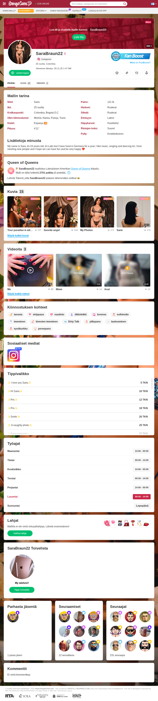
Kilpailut (77, 11)
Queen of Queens (80, 168)
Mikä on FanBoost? (140, 62)
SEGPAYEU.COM (82, 689)
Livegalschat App (97, 11)
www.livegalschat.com (44, 689)
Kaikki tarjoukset (59, 11)
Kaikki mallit (9, 11)
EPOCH (71, 689)
